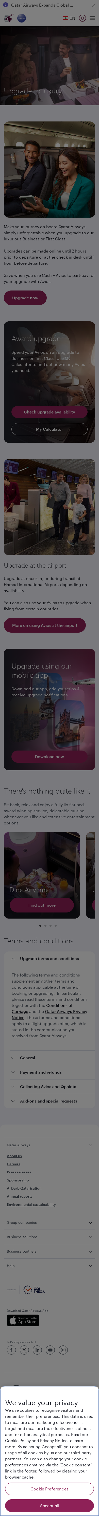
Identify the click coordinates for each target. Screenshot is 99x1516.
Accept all (49, 1505)
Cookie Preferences (49, 1488)
